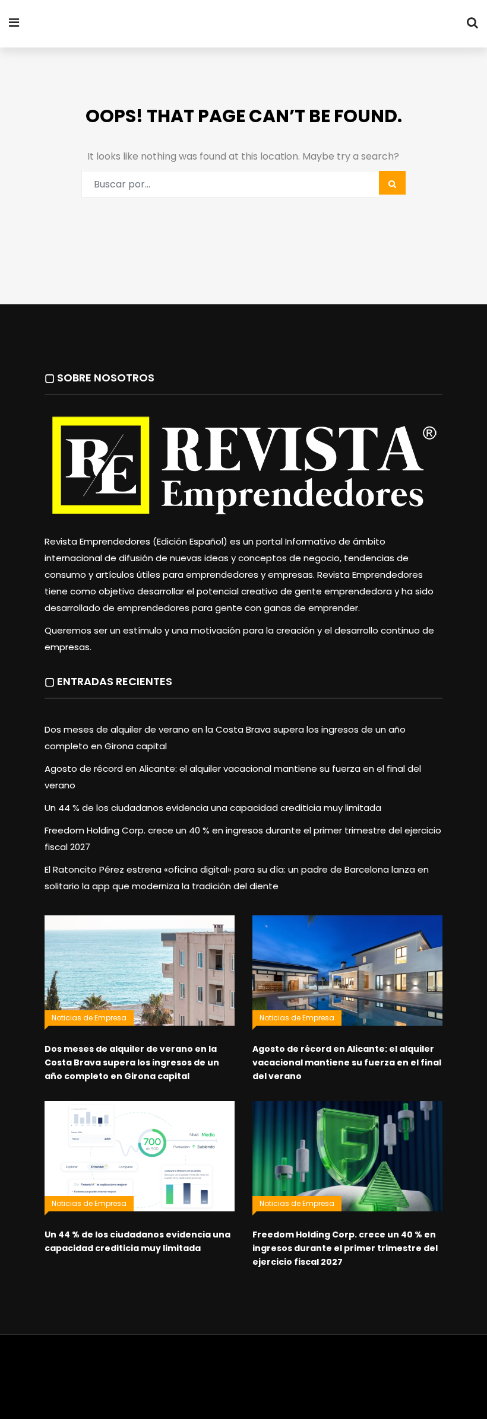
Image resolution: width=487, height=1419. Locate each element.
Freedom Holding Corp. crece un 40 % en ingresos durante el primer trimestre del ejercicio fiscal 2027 (345, 1248)
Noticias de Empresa (89, 1018)
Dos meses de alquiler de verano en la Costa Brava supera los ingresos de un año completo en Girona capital (132, 1062)
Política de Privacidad (336, 1369)
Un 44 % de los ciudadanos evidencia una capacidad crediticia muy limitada (213, 807)
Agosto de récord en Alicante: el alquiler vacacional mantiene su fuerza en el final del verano (346, 1062)
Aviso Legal (261, 1369)
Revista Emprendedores (160, 24)
